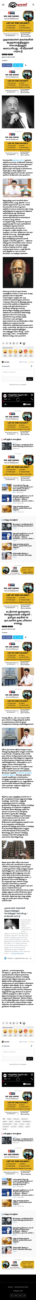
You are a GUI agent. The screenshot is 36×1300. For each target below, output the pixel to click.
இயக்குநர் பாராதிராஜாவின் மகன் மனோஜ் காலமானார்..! (23, 445)
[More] (26, 65)
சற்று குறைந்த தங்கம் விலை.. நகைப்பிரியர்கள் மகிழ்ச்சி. (22, 508)
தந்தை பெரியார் (19, 160)
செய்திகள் (4, 54)
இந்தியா (14, 492)
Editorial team (16, 448)
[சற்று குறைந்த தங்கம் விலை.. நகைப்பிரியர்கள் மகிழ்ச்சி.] (7, 509)
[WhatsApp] (24, 1295)
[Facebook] (11, 1295)
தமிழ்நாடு (10, 54)
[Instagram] (16, 1295)
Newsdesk (4, 60)
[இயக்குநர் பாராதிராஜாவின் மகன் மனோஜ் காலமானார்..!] (7, 446)
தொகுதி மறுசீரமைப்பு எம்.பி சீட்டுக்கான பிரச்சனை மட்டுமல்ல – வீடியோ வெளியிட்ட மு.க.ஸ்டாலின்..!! (23, 498)
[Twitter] (20, 1295)
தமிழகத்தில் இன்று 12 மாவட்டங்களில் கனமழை (22, 554)
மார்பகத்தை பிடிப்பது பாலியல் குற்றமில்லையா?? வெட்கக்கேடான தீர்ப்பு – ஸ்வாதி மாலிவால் (23, 487)
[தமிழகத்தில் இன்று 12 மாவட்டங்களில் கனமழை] (7, 556)
